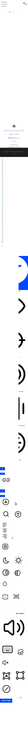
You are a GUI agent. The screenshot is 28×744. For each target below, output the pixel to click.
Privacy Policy (14, 144)
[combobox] (4, 206)
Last (1, 730)
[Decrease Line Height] (2, 496)
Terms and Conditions (14, 146)
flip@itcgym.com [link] (14, 138)
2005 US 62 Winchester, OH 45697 (15, 130)
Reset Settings (6, 700)
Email (2, 732)
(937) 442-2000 (15, 134)
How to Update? (20, 613)
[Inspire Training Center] (5, 4)
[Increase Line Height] (2, 491)
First (1, 725)
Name (2, 720)
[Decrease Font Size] (2, 474)
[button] (9, 254)
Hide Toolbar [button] (5, 288)
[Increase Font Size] (2, 468)
